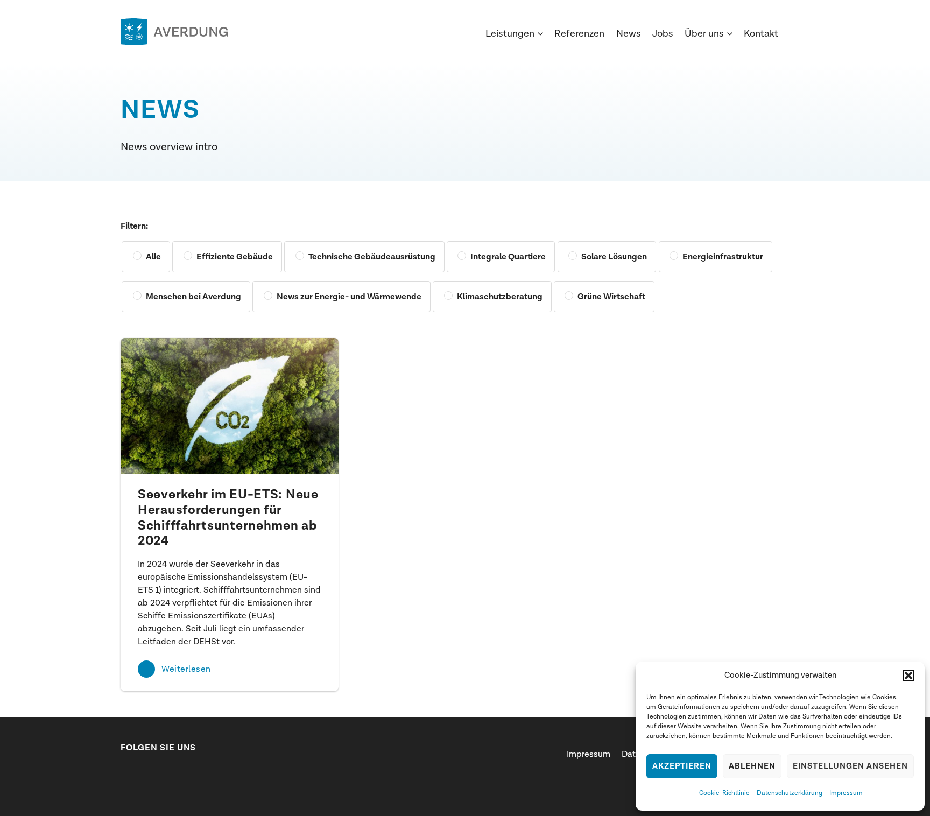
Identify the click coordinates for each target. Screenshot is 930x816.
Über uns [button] (704, 33)
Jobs (662, 33)
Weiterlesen (186, 669)
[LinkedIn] (126, 770)
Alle (153, 256)
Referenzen (579, 33)
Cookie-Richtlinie (724, 793)
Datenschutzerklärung (789, 793)
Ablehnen (752, 766)
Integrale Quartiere (508, 256)
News (628, 33)
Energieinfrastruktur (722, 256)
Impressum (846, 793)
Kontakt (761, 33)
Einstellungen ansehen (850, 766)
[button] (908, 675)
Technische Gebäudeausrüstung (371, 256)
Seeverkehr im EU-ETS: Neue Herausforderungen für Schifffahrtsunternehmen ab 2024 (228, 517)
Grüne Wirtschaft (611, 296)
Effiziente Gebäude (234, 256)
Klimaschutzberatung (499, 296)
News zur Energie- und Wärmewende (349, 296)
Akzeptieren (681, 766)
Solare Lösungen (614, 256)
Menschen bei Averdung (193, 296)
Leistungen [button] (509, 33)
